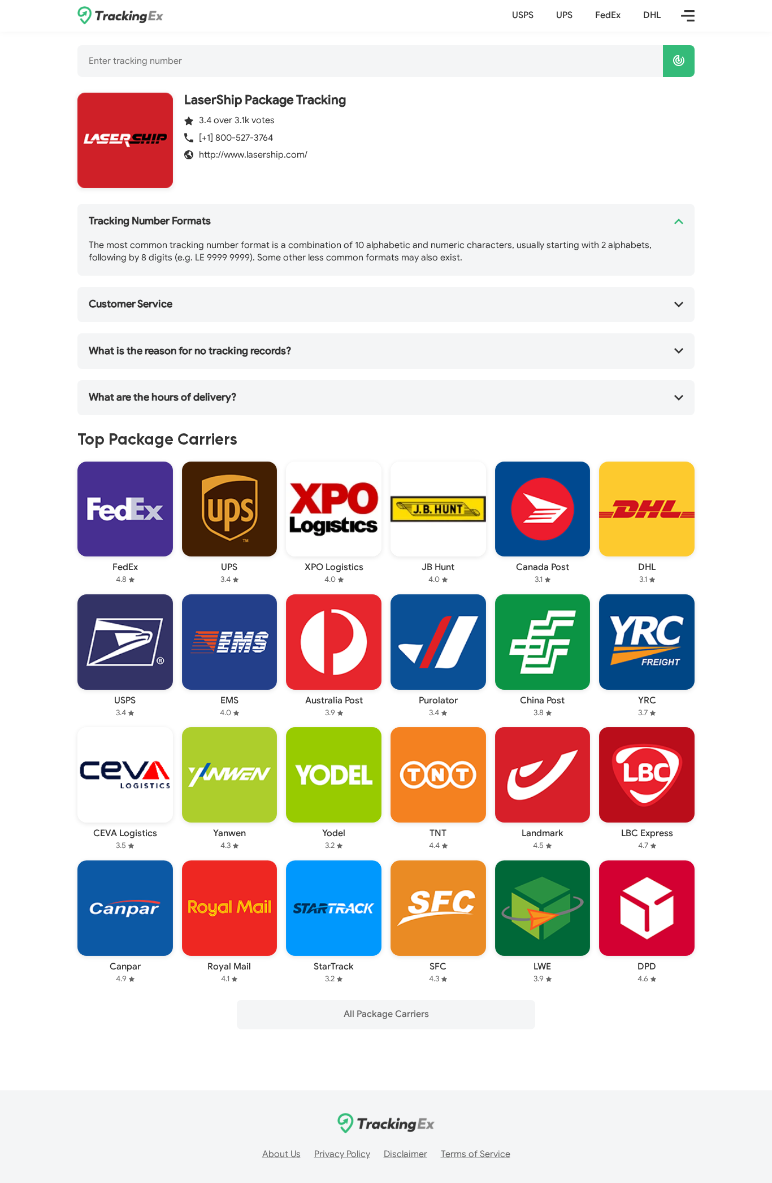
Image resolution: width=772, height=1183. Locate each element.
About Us (281, 1154)
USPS (523, 15)
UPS (564, 15)
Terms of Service (475, 1154)
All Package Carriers (386, 1014)
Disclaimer (405, 1154)
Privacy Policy (342, 1154)
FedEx (608, 15)
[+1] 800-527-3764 (236, 137)
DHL (652, 15)
